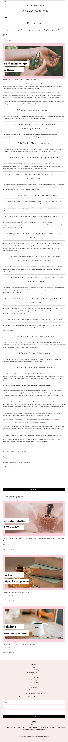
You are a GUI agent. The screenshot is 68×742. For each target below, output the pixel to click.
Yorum (5, 475)
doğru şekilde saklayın (53, 439)
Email (36, 467)
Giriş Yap (26, 5)
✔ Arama (34, 667)
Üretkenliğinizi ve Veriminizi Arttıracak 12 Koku (19, 644)
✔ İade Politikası (34, 675)
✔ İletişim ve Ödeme (34, 682)
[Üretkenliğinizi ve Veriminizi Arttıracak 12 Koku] (34, 624)
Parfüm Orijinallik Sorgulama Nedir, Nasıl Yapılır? (19, 592)
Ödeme (42, 5)
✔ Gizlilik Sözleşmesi (34, 677)
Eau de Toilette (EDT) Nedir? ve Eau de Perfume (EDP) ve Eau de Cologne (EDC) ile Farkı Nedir (33, 540)
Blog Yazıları (34, 23)
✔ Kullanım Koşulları (34, 680)
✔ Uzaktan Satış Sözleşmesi (34, 670)
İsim (4, 467)
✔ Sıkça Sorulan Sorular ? (34, 685)
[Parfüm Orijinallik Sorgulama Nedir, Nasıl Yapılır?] (34, 572)
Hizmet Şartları (34, 687)
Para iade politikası (34, 690)
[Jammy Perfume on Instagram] (35, 721)
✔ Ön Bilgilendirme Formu (34, 672)
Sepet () (35, 5)
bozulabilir (38, 325)
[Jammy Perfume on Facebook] (32, 721)
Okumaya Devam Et (9, 549)
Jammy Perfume (27, 736)
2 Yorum (14, 596)
